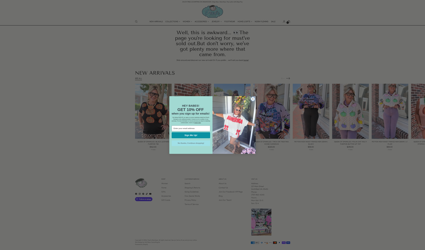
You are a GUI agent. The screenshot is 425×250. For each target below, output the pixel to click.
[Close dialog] (253, 99)
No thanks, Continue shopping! (191, 143)
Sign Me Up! (191, 135)
